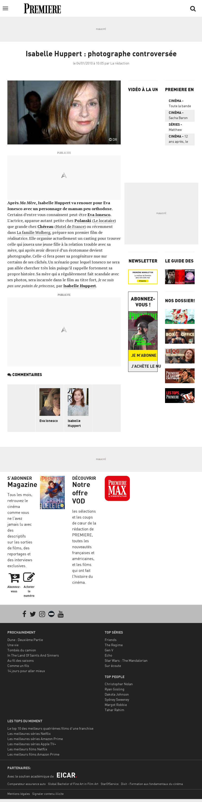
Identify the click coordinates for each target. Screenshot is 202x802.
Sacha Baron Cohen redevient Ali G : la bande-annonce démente (180, 116)
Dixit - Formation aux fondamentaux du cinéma (152, 784)
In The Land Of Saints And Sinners (33, 655)
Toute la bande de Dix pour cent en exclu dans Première (180, 104)
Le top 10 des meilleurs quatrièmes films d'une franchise (50, 728)
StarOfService (109, 784)
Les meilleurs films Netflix (27, 749)
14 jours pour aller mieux (26, 671)
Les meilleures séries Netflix (29, 733)
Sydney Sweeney (117, 699)
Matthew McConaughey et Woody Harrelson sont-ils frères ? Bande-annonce (179, 128)
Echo (108, 655)
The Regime (114, 645)
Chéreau (45, 226)
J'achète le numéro (144, 366)
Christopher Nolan (119, 684)
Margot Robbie (116, 704)
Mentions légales (18, 794)
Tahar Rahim (114, 710)
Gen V (109, 650)
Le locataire (104, 220)
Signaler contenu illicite (48, 794)
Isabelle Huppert (79, 285)
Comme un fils (18, 665)
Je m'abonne (143, 355)
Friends (111, 640)
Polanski (82, 220)
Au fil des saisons (20, 660)
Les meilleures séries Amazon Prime (35, 739)
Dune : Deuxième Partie (25, 640)
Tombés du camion (21, 650)
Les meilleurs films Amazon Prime (33, 754)
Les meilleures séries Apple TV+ (31, 744)
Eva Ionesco (98, 214)
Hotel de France (70, 226)
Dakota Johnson (117, 694)
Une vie (12, 645)
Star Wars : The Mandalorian (126, 660)
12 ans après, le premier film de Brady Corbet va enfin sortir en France (179, 139)
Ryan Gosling (114, 689)
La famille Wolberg (33, 232)
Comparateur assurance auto (26, 784)
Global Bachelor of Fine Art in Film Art (73, 784)
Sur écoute (113, 665)
